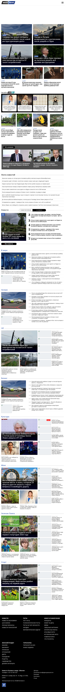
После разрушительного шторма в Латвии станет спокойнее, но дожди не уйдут (24, 192)
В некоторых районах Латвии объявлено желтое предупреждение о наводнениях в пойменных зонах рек (56, 134)
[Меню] (63, 2)
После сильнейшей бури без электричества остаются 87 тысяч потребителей (15, 60)
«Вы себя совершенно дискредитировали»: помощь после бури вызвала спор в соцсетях (24, 133)
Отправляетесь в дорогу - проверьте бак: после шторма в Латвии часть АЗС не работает (26, 202)
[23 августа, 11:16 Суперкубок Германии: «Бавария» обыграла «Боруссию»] (10, 594)
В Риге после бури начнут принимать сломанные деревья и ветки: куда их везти (8, 133)
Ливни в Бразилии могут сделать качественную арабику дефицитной (52, 83)
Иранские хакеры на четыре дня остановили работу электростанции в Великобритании (26, 178)
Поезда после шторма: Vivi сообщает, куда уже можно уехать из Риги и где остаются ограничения (40, 134)
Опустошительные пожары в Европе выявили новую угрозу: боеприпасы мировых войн (26, 186)
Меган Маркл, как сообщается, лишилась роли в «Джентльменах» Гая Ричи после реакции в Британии (30, 205)
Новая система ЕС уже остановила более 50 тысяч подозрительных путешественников (10, 84)
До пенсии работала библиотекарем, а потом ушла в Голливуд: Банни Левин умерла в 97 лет (27, 199)
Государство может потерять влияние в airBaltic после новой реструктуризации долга (16, 39)
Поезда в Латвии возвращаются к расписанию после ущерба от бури (47, 39)
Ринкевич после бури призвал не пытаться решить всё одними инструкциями (47, 60)
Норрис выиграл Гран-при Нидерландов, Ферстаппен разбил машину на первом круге (26, 184)
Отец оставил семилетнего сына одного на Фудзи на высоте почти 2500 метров (24, 189)
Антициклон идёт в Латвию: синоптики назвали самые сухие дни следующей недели (25, 181)
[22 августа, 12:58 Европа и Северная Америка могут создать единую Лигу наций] (28, 594)
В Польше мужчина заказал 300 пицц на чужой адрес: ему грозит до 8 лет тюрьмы (32, 83)
